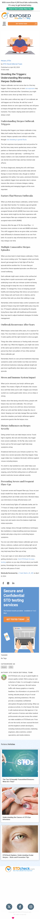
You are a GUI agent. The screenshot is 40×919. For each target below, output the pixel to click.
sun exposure (30, 88)
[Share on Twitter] (3, 583)
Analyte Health (31, 918)
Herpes (4, 667)
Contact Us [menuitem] (20, 893)
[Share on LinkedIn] (13, 583)
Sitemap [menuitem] (20, 897)
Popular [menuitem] (20, 878)
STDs (10, 667)
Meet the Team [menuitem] (20, 901)
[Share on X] (8, 583)
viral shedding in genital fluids (16, 140)
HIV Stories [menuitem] (20, 889)
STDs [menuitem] (20, 882)
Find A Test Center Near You (20, 8)
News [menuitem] (20, 886)
